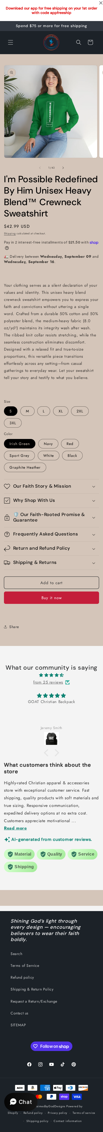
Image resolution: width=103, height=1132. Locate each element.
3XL (13, 423)
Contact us (20, 1013)
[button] (10, 42)
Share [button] (14, 626)
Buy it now (51, 598)
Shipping (10, 233)
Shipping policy (37, 1121)
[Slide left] (40, 168)
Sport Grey (19, 455)
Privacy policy (57, 1113)
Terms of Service (25, 965)
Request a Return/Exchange (34, 1001)
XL (61, 411)
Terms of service (84, 1113)
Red (70, 443)
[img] (51, 675)
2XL (80, 411)
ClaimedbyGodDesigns (49, 1106)
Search (16, 953)
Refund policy (22, 977)
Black (72, 455)
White (48, 455)
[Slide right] (63, 168)
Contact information (68, 1121)
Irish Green (20, 443)
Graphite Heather (25, 467)
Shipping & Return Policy (32, 989)
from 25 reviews (48, 682)
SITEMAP (18, 1025)
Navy (48, 443)
